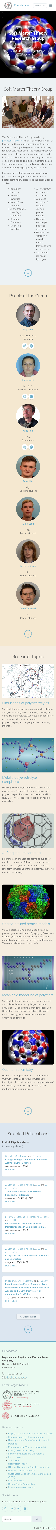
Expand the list (29, 1317)
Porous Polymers (16, 1457)
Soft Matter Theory (17, 1464)
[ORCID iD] (31, 346)
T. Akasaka (29, 1184)
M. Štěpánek (20, 1217)
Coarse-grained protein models (26, 924)
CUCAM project (16, 1480)
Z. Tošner (44, 1217)
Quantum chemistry (17, 1070)
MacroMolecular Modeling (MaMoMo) (27, 1447)
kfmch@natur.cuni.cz (16, 1377)
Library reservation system (21, 1487)
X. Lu (37, 1184)
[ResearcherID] (25, 346)
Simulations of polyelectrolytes (25, 703)
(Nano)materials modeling (21, 1450)
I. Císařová (28, 1281)
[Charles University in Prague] (21, 1415)
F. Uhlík (19, 1184)
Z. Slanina (10, 1184)
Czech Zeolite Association (21, 1484)
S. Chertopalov (20, 1156)
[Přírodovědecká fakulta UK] (21, 1405)
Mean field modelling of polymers (27, 995)
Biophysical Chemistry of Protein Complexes (30, 1433)
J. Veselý (42, 1281)
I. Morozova (33, 1217)
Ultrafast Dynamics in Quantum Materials (28, 1467)
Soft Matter (14, 1460)
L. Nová (9, 1217)
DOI (7, 1169)
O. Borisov (38, 1156)
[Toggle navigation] (6, 15)
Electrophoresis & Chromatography (26, 1437)
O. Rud (8, 1156)
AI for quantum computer (22, 853)
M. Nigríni (9, 1281)
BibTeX (13, 1169)
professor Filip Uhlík (12, 140)
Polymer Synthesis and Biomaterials (26, 1453)
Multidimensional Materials (21, 1470)
